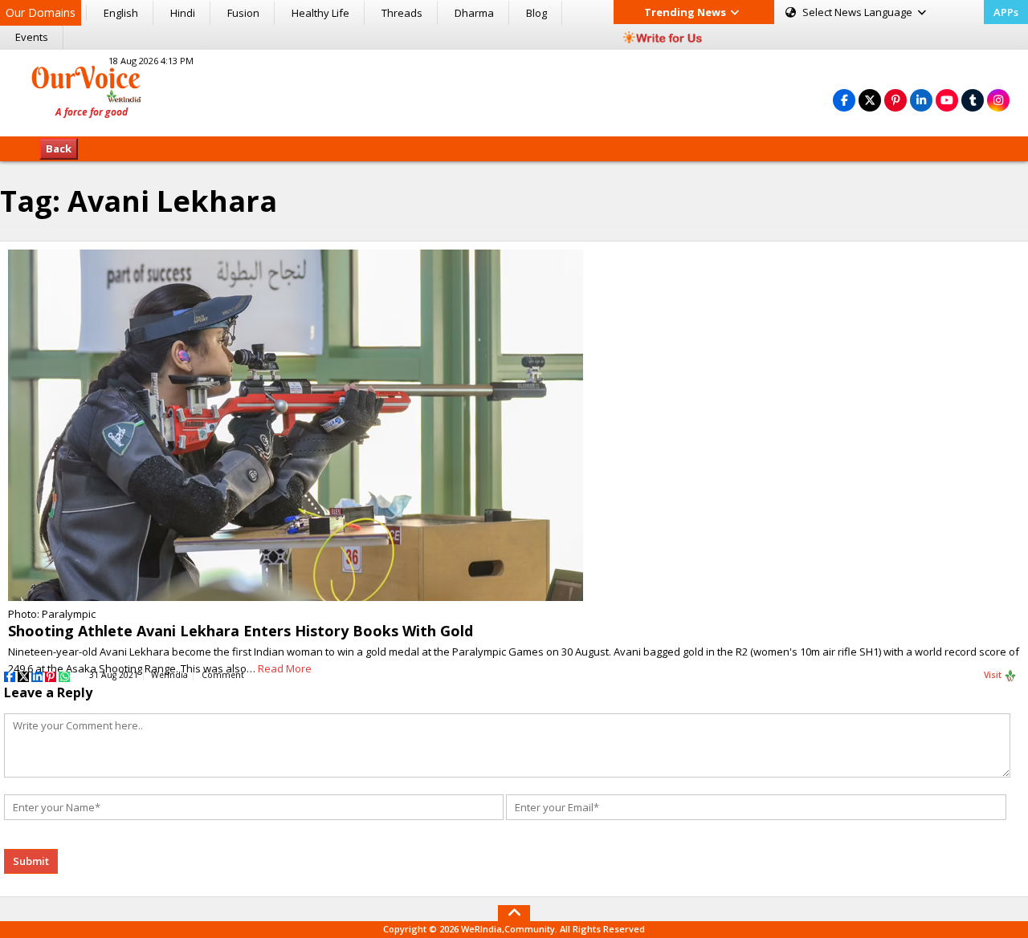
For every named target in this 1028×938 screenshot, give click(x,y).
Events (31, 37)
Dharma (474, 13)
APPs (1005, 12)
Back (58, 148)
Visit (994, 674)
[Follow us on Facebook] (844, 100)
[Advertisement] (514, 91)
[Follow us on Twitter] (870, 100)
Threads (401, 13)
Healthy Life (320, 13)
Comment (223, 674)
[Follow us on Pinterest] (895, 100)
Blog (536, 13)
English (121, 13)
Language (858, 12)
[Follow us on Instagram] (998, 100)
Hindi (182, 13)
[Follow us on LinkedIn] (921, 100)
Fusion (243, 13)
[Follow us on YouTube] (947, 100)
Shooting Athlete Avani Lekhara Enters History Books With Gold (240, 630)
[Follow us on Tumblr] (972, 100)
